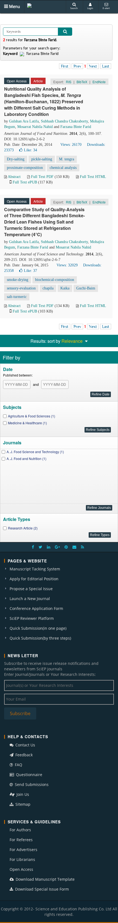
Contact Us (24, 745)
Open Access (21, 869)
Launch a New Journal (30, 598)
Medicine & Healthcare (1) (27, 422)
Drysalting (15, 159)
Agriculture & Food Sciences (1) (31, 416)
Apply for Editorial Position (34, 578)
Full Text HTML (93, 177)
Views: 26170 (71, 145)
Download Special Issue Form (41, 889)
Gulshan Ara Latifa (24, 121)
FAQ (18, 764)
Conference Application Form (36, 608)
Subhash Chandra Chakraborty (64, 121)
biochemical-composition (54, 280)
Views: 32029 (67, 265)
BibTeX (82, 81)
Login (90, 8)
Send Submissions (31, 784)
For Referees (21, 839)
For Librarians (22, 859)
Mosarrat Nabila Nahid (35, 127)
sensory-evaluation (21, 288)
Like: (30, 150)
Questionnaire (28, 774)
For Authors (20, 829)
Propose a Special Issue (31, 588)
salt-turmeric (17, 297)
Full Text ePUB (25, 182)
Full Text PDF (42, 177)
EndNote (99, 81)
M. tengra (66, 159)
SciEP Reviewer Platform (32, 618)
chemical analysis (63, 168)
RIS (68, 81)
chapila (48, 288)
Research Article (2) (23, 528)
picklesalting (41, 159)
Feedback (23, 754)
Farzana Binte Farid (75, 127)
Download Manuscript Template (45, 879)
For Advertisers (23, 849)
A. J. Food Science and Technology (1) (35, 451)
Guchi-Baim (85, 288)
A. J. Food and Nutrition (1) (26, 458)
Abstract (14, 177)
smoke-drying (17, 280)
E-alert (106, 8)
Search (74, 8)
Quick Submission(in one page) (38, 628)
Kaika (64, 288)
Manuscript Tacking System (35, 568)
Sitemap (22, 804)
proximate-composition (25, 168)
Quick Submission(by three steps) (40, 638)
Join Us (22, 794)
